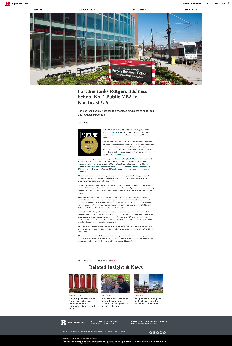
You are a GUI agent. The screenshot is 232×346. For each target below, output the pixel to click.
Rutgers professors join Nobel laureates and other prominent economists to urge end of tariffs (82, 303)
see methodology (117, 154)
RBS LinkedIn (157, 330)
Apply (216, 3)
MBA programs (83, 161)
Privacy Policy (102, 331)
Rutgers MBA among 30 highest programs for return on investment (147, 301)
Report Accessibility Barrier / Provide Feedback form (113, 343)
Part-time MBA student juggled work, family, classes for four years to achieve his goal (115, 302)
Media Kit (112, 261)
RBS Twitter (161, 330)
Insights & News (191, 10)
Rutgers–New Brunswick (82, 338)
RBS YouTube (164, 330)
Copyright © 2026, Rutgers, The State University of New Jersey (79, 331)
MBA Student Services (108, 166)
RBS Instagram (154, 330)
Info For (208, 3)
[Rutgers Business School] (16, 3)
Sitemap (110, 331)
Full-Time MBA (115, 132)
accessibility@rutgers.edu (82, 343)
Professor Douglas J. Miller (125, 159)
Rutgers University (68, 338)
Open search (229, 3)
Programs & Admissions (88, 10)
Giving (223, 3)
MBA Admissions (93, 166)
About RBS (38, 10)
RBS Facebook (150, 330)
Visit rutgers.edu (184, 3)
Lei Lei (80, 159)
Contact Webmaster (119, 331)
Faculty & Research (141, 10)
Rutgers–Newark (94, 338)
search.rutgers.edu (196, 3)
